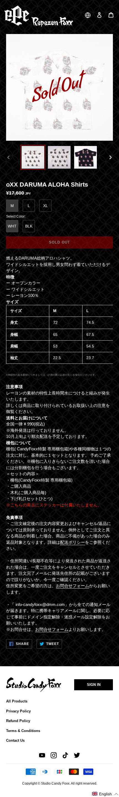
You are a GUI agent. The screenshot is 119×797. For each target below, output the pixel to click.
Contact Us (15, 740)
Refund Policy (18, 721)
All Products (16, 701)
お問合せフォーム (72, 585)
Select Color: (15, 216)
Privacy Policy (18, 711)
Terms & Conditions (23, 731)
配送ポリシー (72, 542)
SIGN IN (93, 685)
